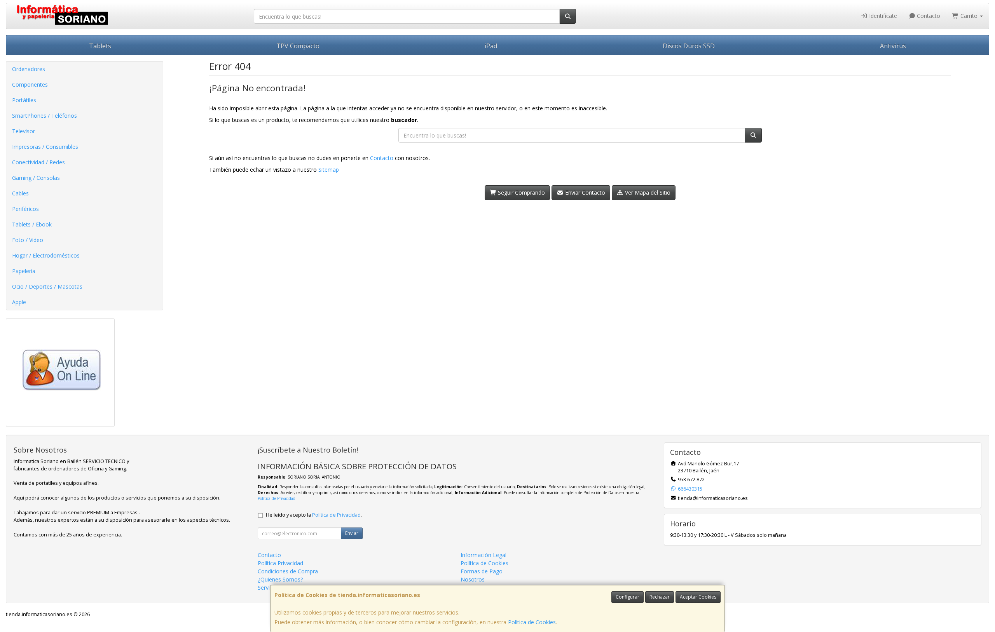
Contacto (927, 15)
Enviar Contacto (584, 192)
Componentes (30, 84)
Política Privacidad (280, 563)
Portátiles (24, 100)
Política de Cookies (532, 622)
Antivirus (893, 46)
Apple (19, 302)
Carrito (969, 15)
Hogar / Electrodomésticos (46, 255)
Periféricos (25, 208)
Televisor (23, 131)
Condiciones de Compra (288, 571)
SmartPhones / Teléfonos (44, 115)
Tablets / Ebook (32, 224)
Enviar (351, 533)
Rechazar (659, 597)
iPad (491, 46)
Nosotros (473, 579)
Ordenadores (28, 69)
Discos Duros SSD (689, 46)
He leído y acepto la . (314, 515)
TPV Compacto (297, 46)
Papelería (23, 271)
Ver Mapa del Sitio (646, 192)
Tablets (100, 46)
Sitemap (328, 169)
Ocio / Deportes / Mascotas (47, 286)
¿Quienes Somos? (280, 579)
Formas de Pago (482, 571)
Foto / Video (27, 240)
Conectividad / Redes (38, 162)
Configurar (627, 597)
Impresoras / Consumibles (45, 146)
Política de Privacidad (276, 498)
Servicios (269, 587)
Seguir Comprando (520, 192)
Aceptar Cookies (698, 597)
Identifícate (882, 15)
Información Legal (483, 555)
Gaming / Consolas (36, 177)
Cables (20, 193)
